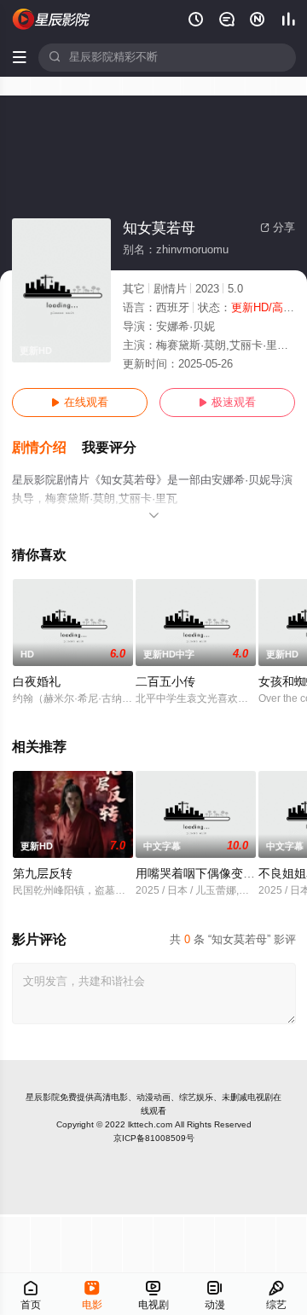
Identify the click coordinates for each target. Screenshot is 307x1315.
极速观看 (227, 402)
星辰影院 (43, 1097)
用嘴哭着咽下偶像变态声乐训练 (219, 873)
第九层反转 (42, 873)
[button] (47, 448)
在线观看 (79, 402)
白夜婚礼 (37, 681)
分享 (277, 228)
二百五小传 (165, 681)
